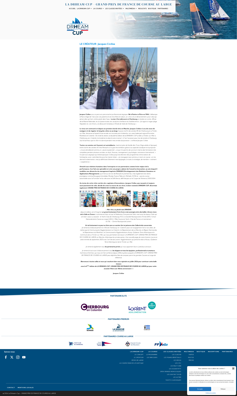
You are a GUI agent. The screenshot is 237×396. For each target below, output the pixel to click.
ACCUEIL (72, 8)
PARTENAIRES (163, 8)
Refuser (223, 389)
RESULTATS (142, 8)
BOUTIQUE (152, 8)
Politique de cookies (211, 393)
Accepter (200, 389)
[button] (233, 368)
